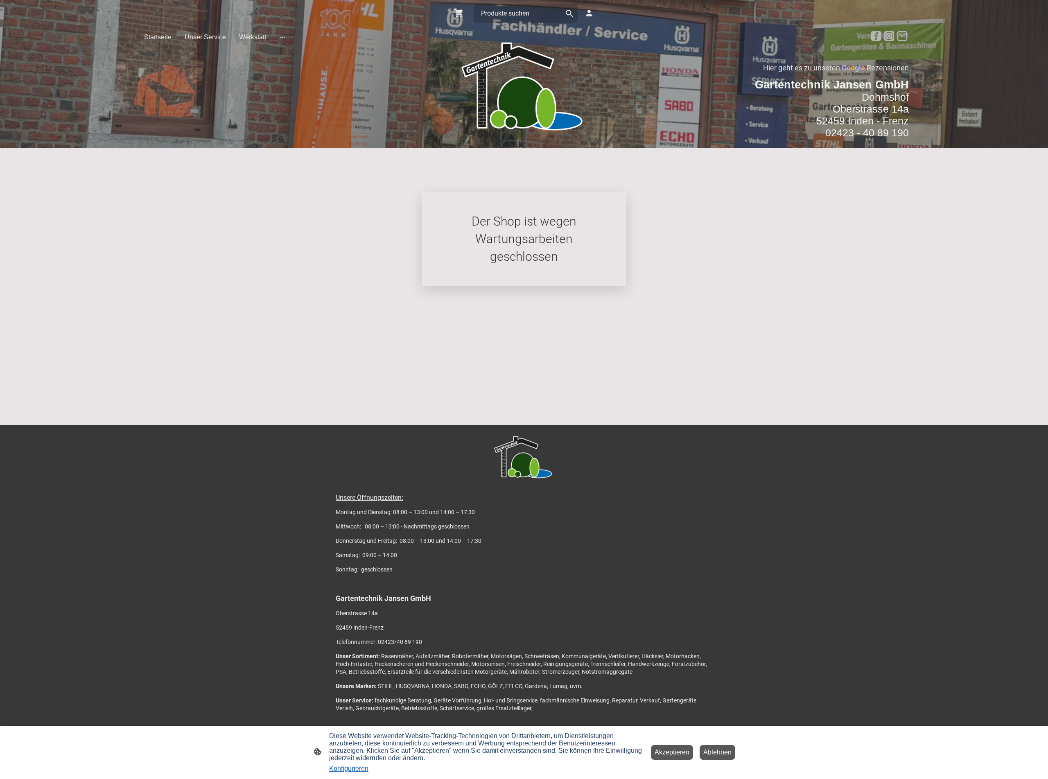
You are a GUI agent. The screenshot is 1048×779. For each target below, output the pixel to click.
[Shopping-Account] (589, 13)
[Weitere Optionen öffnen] (282, 37)
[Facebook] (876, 36)
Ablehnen (717, 752)
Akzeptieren (672, 752)
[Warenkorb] (460, 13)
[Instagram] (889, 36)
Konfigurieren (348, 768)
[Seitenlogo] (524, 87)
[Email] (902, 36)
